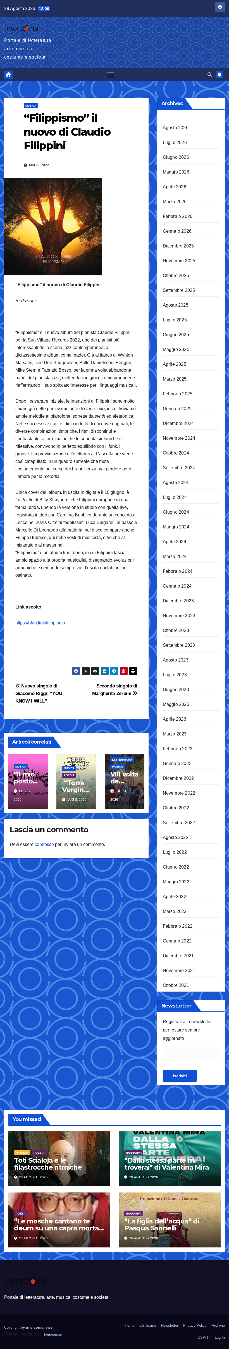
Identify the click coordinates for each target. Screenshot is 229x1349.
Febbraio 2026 (178, 216)
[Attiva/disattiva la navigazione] (110, 74)
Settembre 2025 (179, 290)
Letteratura (122, 759)
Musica (30, 105)
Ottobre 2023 (176, 630)
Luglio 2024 (175, 497)
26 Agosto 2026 (143, 1238)
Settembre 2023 (179, 645)
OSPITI (203, 1337)
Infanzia (22, 1152)
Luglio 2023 (175, 674)
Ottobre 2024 (176, 453)
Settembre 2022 (179, 822)
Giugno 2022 (176, 867)
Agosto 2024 (176, 482)
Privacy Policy (195, 1325)
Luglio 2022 (175, 852)
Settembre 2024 (179, 467)
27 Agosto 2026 (33, 1238)
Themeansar (52, 1334)
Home (129, 1325)
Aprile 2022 (174, 896)
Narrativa (134, 1152)
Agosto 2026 (176, 127)
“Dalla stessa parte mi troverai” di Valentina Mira (166, 1163)
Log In (220, 1337)
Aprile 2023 (174, 719)
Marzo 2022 (175, 911)
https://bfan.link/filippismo (40, 623)
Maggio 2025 (176, 349)
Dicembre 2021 (178, 955)
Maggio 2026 (176, 172)
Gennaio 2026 (177, 231)
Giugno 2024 (176, 512)
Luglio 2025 (175, 320)
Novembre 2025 (179, 260)
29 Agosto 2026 (33, 1177)
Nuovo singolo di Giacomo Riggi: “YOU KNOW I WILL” (38, 693)
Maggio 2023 (176, 704)
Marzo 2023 (175, 734)
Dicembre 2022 (178, 778)
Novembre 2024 (179, 438)
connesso (44, 844)
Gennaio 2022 (177, 941)
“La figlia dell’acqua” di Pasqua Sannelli (161, 1224)
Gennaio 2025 (177, 408)
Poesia (69, 775)
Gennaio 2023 (177, 763)
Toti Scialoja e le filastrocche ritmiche (48, 1163)
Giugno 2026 (176, 157)
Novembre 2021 (179, 970)
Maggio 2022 (176, 881)
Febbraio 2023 (178, 748)
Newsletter (169, 1325)
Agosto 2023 (176, 660)
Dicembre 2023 (178, 600)
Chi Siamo (147, 1325)
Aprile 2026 (174, 186)
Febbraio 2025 (178, 393)
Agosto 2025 (176, 305)
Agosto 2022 (176, 837)
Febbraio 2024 (178, 571)
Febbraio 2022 (178, 926)
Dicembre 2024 (178, 423)
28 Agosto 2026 (143, 1177)
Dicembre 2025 (178, 246)
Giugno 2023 (176, 689)
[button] (209, 74)
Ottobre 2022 (176, 807)
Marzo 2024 (175, 556)
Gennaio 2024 (177, 586)
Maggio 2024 (176, 527)
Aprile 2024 (174, 541)
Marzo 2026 (175, 201)
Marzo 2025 (175, 379)
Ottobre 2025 (176, 275)
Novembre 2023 (179, 615)
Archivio (218, 1325)
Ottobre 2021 (176, 985)
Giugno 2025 (176, 334)
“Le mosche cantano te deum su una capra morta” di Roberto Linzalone (58, 1228)
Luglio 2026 (175, 142)
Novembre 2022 (179, 793)
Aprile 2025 (174, 364)
